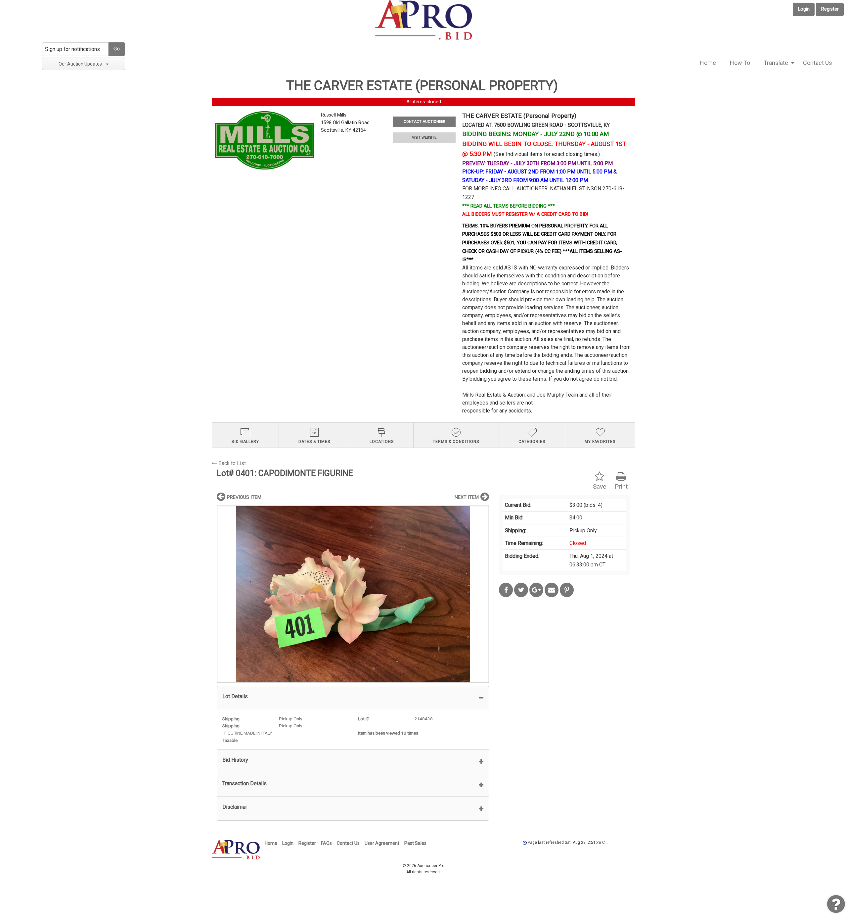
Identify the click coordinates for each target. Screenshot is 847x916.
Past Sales (415, 843)
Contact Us (817, 62)
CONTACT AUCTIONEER (424, 122)
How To (740, 62)
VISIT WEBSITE (424, 137)
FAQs (326, 843)
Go (116, 49)
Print (621, 486)
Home (708, 62)
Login (804, 9)
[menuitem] (708, 63)
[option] (353, 594)
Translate (776, 62)
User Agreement (382, 843)
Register (830, 9)
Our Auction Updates (80, 64)
